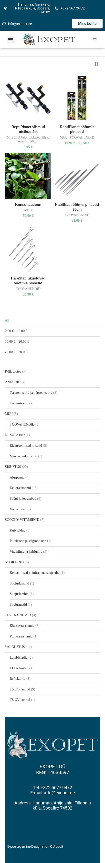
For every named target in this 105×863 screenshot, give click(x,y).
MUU (34, 141)
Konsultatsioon (28, 204)
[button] (11, 39)
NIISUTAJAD (17, 137)
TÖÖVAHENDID (82, 137)
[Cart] (95, 39)
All (7, 320)
